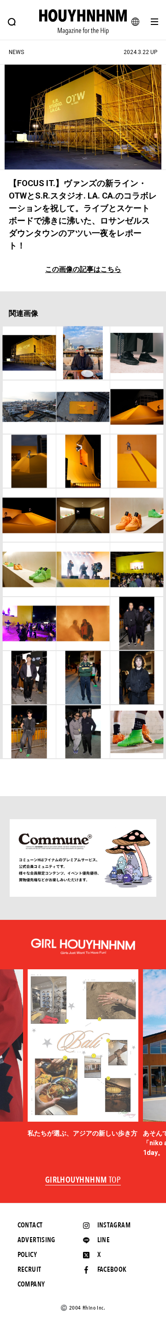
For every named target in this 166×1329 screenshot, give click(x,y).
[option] (83, 1054)
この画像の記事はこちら (83, 269)
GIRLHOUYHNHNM (83, 1180)
